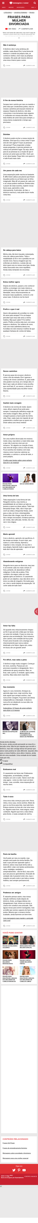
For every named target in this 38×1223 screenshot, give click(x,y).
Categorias (8, 12)
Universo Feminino (20, 12)
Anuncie (34, 1176)
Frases (31, 12)
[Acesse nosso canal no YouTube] (24, 1170)
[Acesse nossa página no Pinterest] (19, 1170)
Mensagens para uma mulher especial (15, 1158)
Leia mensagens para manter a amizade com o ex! (18, 919)
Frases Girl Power (9, 1143)
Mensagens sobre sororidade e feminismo (17, 1153)
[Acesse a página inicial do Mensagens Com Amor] (19, 3)
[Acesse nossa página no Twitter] (14, 1170)
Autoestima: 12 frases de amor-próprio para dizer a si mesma (17, 709)
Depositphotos (19, 1177)
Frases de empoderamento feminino (15, 1148)
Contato (27, 1176)
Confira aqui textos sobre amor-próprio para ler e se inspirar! (17, 461)
